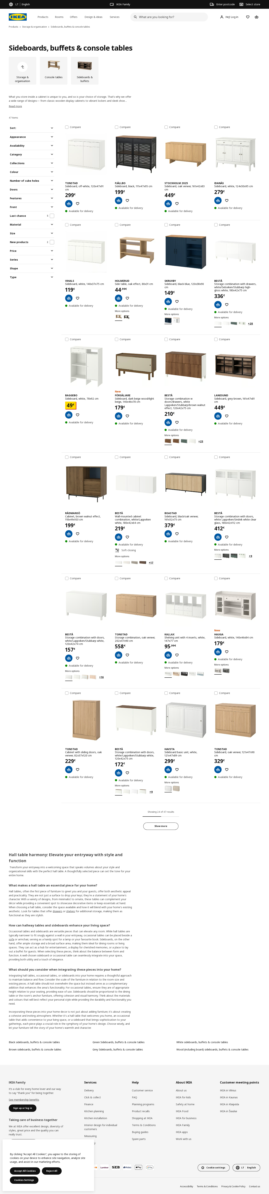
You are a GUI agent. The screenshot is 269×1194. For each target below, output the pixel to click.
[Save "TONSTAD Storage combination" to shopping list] (127, 655)
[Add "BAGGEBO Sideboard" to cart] (68, 415)
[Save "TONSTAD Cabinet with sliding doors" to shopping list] (77, 769)
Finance (88, 1104)
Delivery (89, 1090)
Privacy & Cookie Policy (233, 1186)
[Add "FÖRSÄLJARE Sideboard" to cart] (118, 416)
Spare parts (139, 1139)
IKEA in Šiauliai (228, 1111)
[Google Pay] (149, 1167)
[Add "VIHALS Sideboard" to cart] (68, 298)
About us (181, 1090)
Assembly (90, 1143)
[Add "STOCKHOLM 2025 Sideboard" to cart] (168, 203)
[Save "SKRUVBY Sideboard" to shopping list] (177, 301)
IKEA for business (186, 1118)
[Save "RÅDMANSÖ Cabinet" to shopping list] (77, 533)
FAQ (134, 1097)
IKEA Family (183, 1125)
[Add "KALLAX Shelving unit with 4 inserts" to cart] (168, 655)
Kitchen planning (94, 1111)
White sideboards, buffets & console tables (202, 1042)
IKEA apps (182, 1132)
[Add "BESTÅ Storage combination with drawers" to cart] (218, 304)
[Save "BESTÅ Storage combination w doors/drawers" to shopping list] (177, 422)
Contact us (254, 1186)
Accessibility (186, 1186)
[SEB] (115, 1167)
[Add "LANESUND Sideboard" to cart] (218, 416)
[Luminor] (104, 1167)
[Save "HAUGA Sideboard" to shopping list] (226, 651)
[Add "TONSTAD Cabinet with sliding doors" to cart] (68, 769)
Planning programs (143, 1104)
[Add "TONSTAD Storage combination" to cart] (118, 655)
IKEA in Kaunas (229, 1097)
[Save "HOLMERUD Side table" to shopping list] (127, 298)
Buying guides (140, 1132)
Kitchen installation (95, 1118)
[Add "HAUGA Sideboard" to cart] (218, 651)
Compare (75, 127)
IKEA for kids (183, 1097)
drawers (57, 911)
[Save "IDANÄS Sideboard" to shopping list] (226, 200)
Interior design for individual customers (100, 1127)
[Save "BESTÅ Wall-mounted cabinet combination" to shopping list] (127, 537)
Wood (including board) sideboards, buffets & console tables (212, 1049)
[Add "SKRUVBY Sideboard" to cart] (168, 301)
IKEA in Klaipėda (229, 1104)
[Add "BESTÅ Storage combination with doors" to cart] (218, 537)
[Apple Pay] (138, 1167)
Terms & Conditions (144, 1125)
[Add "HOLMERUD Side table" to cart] (118, 298)
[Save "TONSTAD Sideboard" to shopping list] (77, 203)
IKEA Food (182, 1111)
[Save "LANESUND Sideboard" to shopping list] (226, 416)
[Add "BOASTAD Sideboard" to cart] (168, 533)
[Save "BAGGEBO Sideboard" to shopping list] (77, 415)
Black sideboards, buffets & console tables (34, 1042)
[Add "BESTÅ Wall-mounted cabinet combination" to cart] (118, 537)
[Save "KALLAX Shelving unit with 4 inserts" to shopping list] (177, 655)
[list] (134, 70)
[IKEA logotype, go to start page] (18, 17)
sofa (11, 939)
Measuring (90, 1136)
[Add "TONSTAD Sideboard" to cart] (68, 203)
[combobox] (168, 17)
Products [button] (43, 17)
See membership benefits (24, 1099)
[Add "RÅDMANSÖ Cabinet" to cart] (68, 533)
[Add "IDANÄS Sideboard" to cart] (218, 200)
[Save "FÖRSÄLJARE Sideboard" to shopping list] (127, 416)
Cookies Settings (24, 1180)
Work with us (183, 1139)
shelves (70, 911)
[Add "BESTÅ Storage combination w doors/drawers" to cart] (168, 422)
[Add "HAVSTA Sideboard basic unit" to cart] (168, 769)
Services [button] (114, 17)
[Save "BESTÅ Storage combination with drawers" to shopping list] (226, 304)
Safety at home (185, 1104)
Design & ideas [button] (93, 17)
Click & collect (92, 1097)
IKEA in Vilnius (228, 1090)
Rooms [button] (59, 17)
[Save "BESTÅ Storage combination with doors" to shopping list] (226, 537)
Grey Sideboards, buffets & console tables (118, 1049)
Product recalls (141, 1111)
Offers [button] (73, 17)
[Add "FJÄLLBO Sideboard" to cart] (118, 200)
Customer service (142, 1090)
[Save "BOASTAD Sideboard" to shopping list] (177, 533)
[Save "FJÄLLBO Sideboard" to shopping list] (127, 200)
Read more (15, 106)
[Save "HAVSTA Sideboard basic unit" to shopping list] (177, 769)
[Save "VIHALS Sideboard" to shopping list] (77, 298)
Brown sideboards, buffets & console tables (35, 1049)
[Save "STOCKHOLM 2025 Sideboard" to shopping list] (177, 203)
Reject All (51, 1170)
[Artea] (127, 1167)
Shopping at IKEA (142, 1118)
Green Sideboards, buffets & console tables (119, 1042)
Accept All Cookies (25, 1170)
